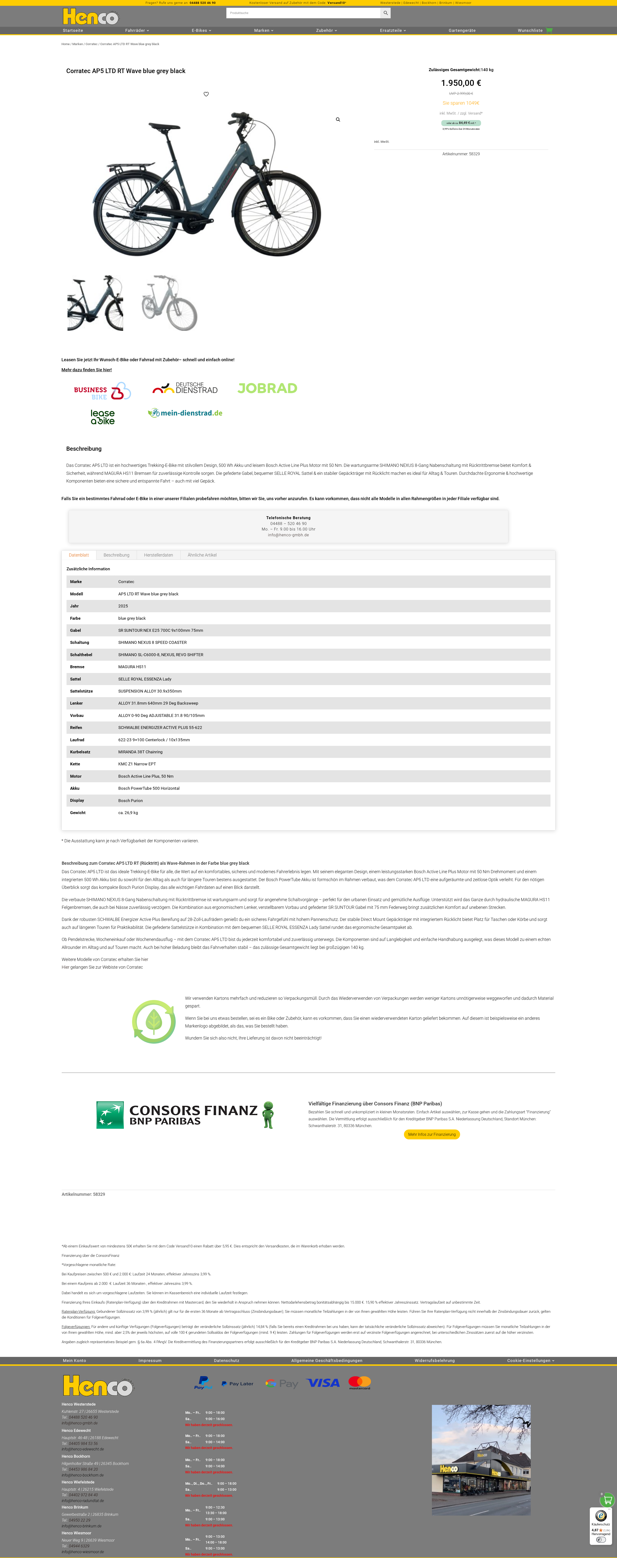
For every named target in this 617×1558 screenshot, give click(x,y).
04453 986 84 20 (83, 1469)
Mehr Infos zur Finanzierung (432, 1134)
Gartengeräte (462, 31)
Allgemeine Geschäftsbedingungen (326, 1361)
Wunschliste (530, 31)
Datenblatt (79, 555)
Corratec (92, 44)
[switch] (601, 1540)
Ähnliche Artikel (202, 555)
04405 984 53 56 (83, 1443)
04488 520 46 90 (203, 3)
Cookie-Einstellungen (528, 1361)
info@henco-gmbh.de (288, 535)
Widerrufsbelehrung (435, 1361)
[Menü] (609, 1510)
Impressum (150, 1361)
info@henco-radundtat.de (83, 1500)
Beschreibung (116, 555)
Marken (77, 44)
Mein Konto (74, 1361)
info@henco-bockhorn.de (83, 1475)
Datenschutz (226, 1361)
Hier (65, 967)
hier (144, 959)
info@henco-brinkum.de (81, 1526)
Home (65, 44)
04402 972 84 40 (83, 1495)
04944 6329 (79, 1546)
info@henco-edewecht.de (83, 1449)
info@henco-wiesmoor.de (83, 1552)
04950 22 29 (79, 1520)
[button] (338, 119)
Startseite (73, 31)
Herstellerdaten (158, 555)
